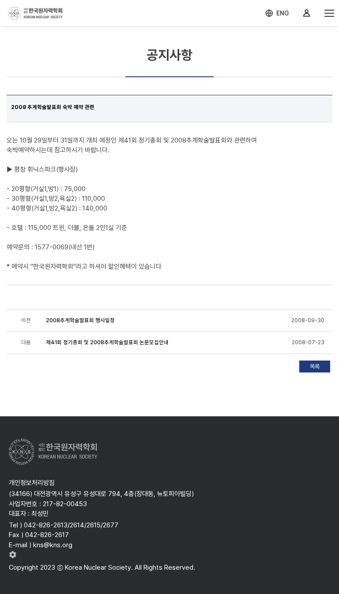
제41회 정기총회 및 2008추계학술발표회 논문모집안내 (107, 342)
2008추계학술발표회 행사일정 (80, 320)
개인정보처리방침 (32, 483)
